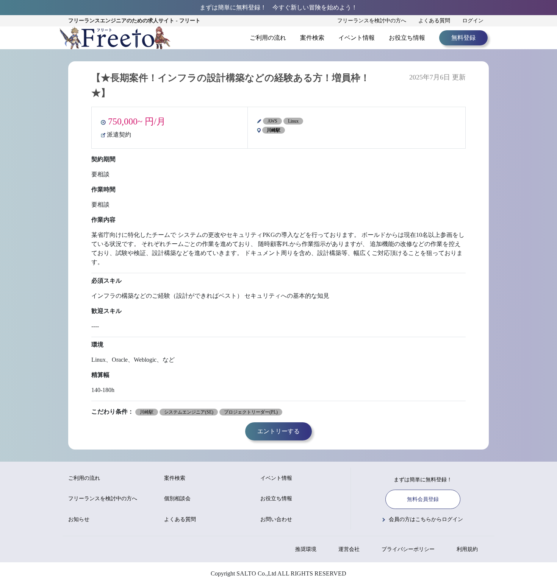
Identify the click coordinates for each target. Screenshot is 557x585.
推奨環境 (305, 549)
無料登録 (463, 37)
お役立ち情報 (407, 37)
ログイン (472, 20)
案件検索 (312, 37)
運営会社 (349, 549)
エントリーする (278, 431)
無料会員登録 (423, 499)
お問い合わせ (276, 519)
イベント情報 (356, 37)
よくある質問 (434, 20)
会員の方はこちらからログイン (426, 519)
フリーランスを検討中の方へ (371, 20)
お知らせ (78, 519)
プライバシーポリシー (408, 549)
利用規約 (467, 549)
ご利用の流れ (268, 37)
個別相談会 (177, 498)
